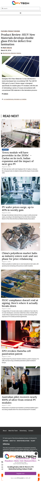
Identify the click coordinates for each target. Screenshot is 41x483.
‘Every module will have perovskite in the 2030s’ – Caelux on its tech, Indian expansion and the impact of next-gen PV (18, 158)
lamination (17, 99)
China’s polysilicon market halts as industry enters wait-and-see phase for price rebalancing (20, 256)
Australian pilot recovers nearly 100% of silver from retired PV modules (19, 399)
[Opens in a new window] (6, 444)
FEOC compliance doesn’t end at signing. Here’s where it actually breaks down (20, 303)
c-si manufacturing (9, 99)
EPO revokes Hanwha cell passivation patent (16, 352)
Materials (13, 53)
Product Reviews (14, 31)
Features (4, 31)
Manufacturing (6, 53)
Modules (18, 53)
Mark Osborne (7, 48)
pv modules (23, 99)
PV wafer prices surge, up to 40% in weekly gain (18, 209)
